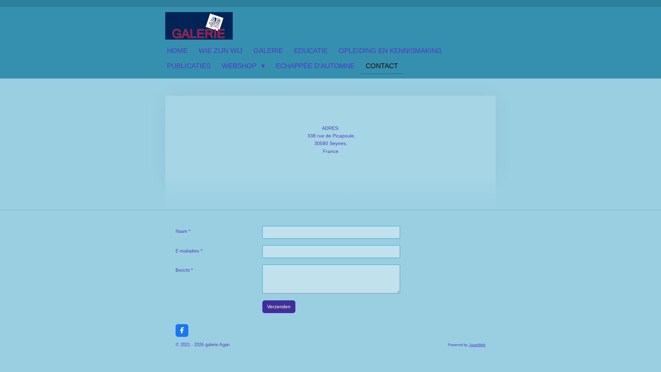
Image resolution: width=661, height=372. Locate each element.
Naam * (183, 231)
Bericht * (184, 270)
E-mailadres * (189, 251)
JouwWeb (477, 345)
